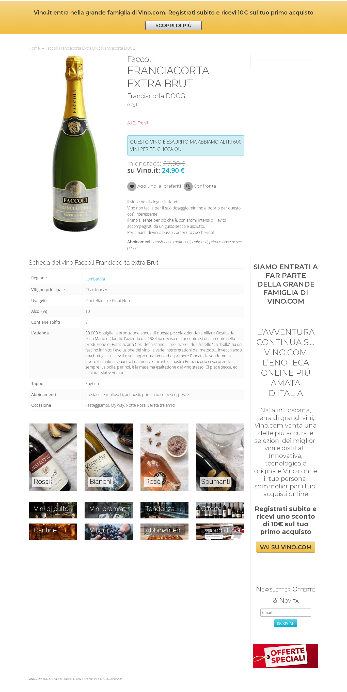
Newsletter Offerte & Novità (285, 594)
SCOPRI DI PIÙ (173, 25)
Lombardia (95, 279)
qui (178, 149)
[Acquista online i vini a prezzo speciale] (285, 646)
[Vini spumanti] (220, 426)
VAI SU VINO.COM (286, 547)
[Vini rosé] (164, 426)
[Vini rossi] (53, 426)
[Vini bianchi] (109, 426)
